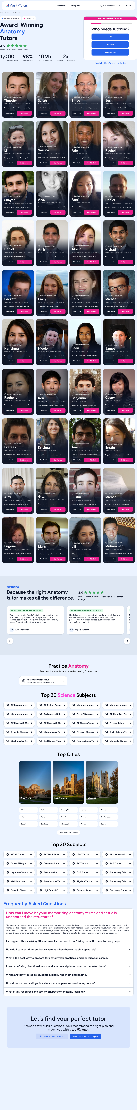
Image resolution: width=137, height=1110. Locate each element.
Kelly (75, 299)
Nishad (110, 249)
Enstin (110, 447)
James (110, 348)
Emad (76, 100)
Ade (75, 150)
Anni (75, 199)
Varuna (43, 150)
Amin (76, 447)
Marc (42, 546)
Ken (41, 398)
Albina (76, 249)
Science (9, 13)
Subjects (60, 6)
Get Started (24, 113)
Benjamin (79, 398)
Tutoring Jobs (74, 6)
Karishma (11, 348)
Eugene (10, 546)
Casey (110, 397)
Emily (42, 299)
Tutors (2, 13)
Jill (74, 546)
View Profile (10, 113)
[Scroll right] (127, 641)
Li (5, 150)
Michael (111, 299)
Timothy (10, 100)
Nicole (43, 348)
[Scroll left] (10, 641)
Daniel (110, 200)
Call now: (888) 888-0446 (113, 6)
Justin (76, 497)
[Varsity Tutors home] (17, 5)
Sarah (42, 100)
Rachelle (10, 397)
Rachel (110, 150)
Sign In (128, 6)
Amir (41, 249)
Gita (41, 496)
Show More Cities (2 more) (69, 832)
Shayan (9, 200)
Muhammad (114, 546)
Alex (41, 199)
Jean (75, 348)
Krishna (44, 447)
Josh (109, 100)
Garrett (10, 299)
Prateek (10, 447)
